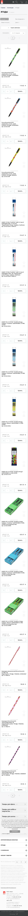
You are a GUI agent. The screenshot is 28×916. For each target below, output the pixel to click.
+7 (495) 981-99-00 (16, 897)
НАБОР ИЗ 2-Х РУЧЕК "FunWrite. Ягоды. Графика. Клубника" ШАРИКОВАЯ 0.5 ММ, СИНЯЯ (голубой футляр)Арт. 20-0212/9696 (13, 573)
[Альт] (2, 2)
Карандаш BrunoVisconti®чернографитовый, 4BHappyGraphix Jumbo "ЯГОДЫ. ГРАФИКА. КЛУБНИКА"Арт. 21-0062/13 (13, 723)
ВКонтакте (17, 862)
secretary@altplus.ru (15, 898)
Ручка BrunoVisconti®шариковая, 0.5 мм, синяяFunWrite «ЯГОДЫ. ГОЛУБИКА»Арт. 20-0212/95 (10, 74)
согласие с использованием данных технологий (16, 828)
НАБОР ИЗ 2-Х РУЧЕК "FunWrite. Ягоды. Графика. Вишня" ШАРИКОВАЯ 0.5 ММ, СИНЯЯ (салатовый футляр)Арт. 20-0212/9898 (12, 623)
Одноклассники (21, 862)
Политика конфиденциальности (8, 887)
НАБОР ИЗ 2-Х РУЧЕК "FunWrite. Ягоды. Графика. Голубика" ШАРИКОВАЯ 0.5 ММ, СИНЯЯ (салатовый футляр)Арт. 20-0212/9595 (13, 523)
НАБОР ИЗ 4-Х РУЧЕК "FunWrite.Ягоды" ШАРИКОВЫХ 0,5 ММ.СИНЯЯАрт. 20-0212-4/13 (12, 473)
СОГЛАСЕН (15, 831)
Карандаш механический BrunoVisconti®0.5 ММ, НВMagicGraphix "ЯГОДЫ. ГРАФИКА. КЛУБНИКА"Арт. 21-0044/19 (14, 673)
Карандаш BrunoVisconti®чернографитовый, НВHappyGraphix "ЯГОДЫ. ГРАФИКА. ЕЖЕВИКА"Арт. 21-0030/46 (14, 773)
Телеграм (25, 862)
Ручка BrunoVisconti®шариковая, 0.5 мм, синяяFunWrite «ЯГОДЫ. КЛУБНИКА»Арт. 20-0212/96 (10, 124)
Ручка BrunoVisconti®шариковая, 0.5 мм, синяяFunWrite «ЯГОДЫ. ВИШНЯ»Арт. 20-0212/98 (9, 174)
